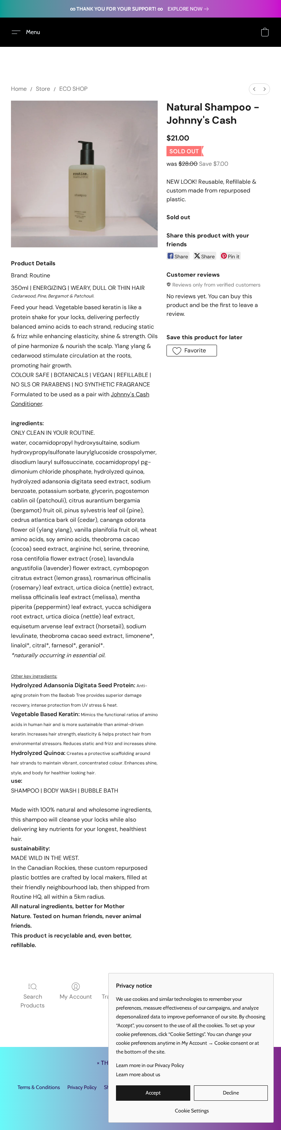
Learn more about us (138, 1074)
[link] (189, 8)
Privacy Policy (82, 1087)
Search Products (32, 1001)
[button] (28, 32)
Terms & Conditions (39, 1087)
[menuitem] (254, 89)
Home (19, 89)
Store (43, 89)
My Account (76, 996)
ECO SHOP (73, 89)
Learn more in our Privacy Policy (150, 1065)
